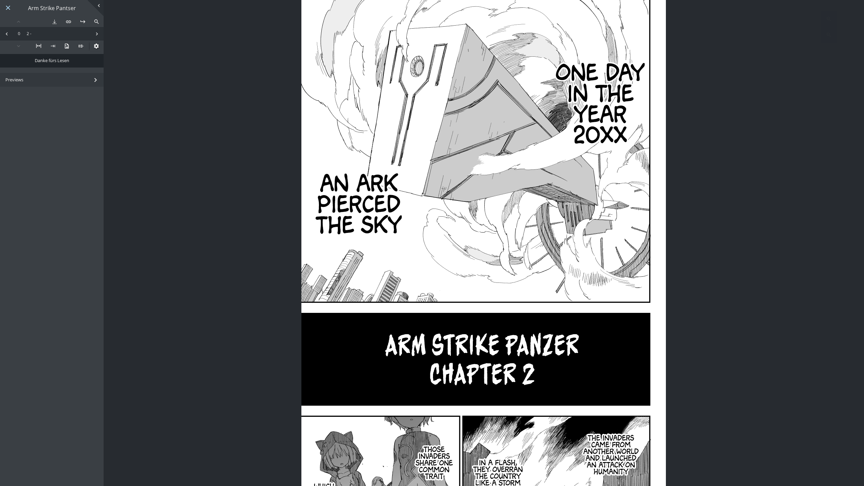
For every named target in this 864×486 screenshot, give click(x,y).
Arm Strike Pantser (52, 8)
